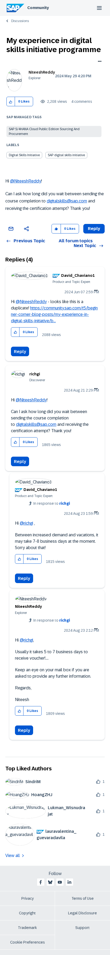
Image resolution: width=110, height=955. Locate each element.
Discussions (20, 21)
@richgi (26, 523)
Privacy (27, 898)
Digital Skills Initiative (24, 155)
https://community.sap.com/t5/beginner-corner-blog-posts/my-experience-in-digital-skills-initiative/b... (54, 314)
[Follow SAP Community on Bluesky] (50, 882)
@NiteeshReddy (25, 181)
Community (38, 8)
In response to (51, 503)
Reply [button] (94, 228)
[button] (11, 101)
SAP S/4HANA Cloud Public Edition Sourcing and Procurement (44, 131)
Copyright (27, 913)
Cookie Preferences (27, 942)
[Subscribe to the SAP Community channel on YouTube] (60, 882)
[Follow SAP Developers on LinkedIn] (69, 882)
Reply (20, 351)
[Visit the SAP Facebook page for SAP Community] (40, 882)
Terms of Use (83, 898)
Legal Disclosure (82, 913)
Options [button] (98, 62)
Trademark (27, 928)
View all (12, 855)
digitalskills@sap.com (67, 201)
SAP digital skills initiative (66, 155)
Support (82, 928)
